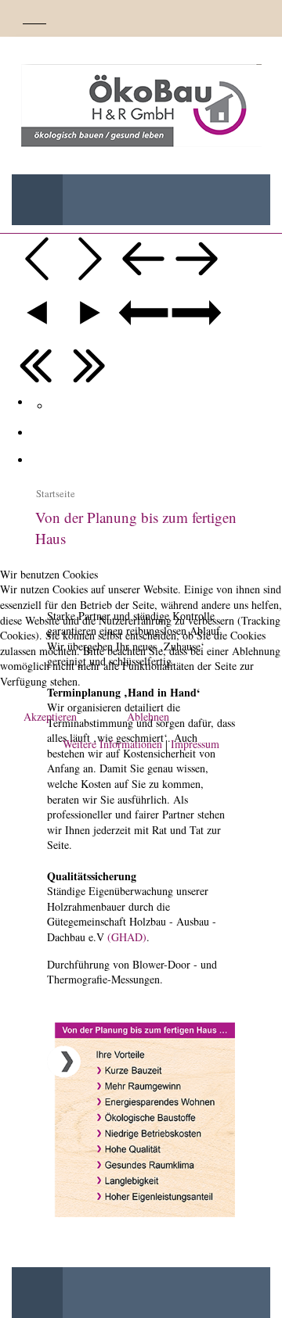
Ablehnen (148, 716)
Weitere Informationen (112, 743)
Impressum (195, 743)
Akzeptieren (50, 716)
